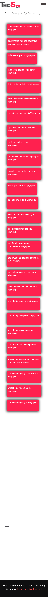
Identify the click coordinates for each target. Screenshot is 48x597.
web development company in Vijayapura (22, 346)
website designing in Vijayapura (22, 402)
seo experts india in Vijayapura (22, 200)
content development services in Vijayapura (23, 28)
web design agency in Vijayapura (23, 301)
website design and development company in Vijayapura (23, 360)
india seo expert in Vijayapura (21, 55)
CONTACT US (13, 497)
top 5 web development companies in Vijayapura (19, 245)
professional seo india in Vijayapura (19, 143)
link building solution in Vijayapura (23, 84)
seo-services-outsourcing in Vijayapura (21, 216)
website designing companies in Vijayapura (23, 375)
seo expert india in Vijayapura (21, 185)
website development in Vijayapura (19, 389)
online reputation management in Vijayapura (23, 100)
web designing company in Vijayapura (20, 331)
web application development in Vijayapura (23, 288)
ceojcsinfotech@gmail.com (22, 524)
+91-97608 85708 (18, 531)
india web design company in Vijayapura (21, 71)
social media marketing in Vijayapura (20, 230)
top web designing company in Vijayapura (22, 273)
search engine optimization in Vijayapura (21, 172)
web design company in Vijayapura (24, 315)
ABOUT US (12, 481)
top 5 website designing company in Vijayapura (24, 259)
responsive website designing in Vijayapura (23, 158)
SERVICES (11, 486)
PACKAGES (12, 492)
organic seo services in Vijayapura (24, 113)
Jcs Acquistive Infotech (30, 589)
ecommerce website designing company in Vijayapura (22, 42)
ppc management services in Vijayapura (21, 129)
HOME (10, 476)
